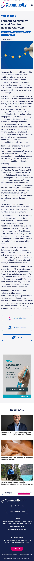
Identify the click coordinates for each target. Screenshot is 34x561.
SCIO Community (10, 0)
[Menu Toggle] (32, 5)
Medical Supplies (18, 32)
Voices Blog (8, 15)
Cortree (16, 0)
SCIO (5, 0)
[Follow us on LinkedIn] (19, 506)
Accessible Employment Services (25, 0)
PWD (12, 35)
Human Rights (6, 32)
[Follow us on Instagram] (22, 506)
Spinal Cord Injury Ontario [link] (24, 558)
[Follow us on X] (15, 506)
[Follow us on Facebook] (11, 506)
